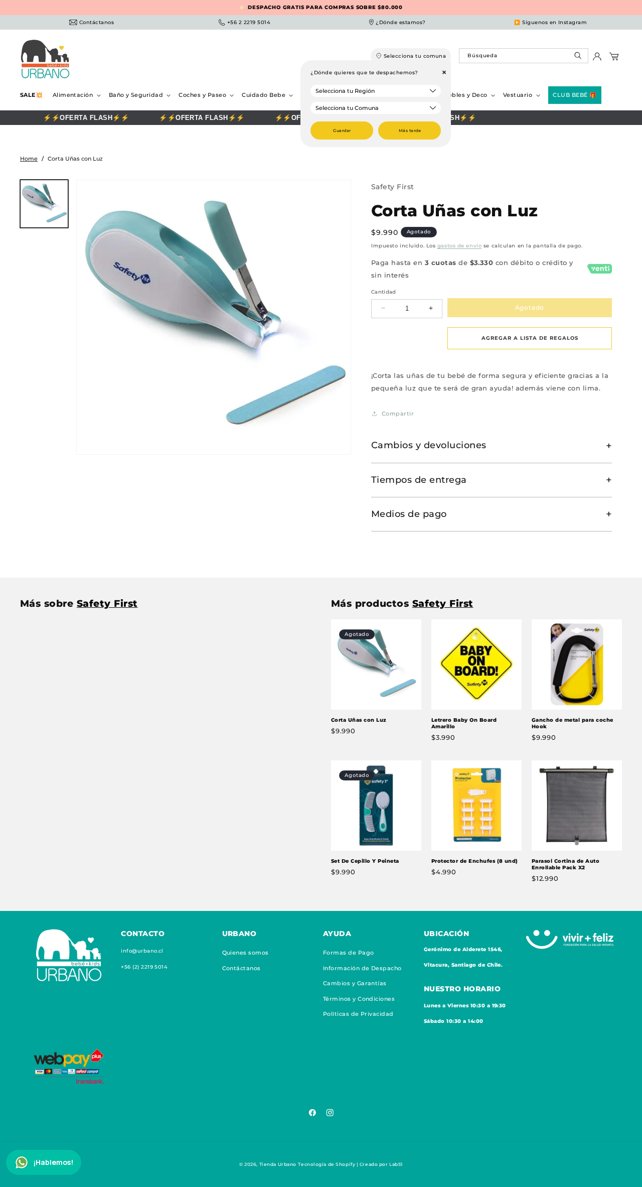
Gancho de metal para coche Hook (572, 723)
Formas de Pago (348, 953)
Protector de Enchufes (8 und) (474, 860)
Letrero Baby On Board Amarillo (464, 723)
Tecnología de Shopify (326, 1164)
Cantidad (383, 291)
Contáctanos (241, 968)
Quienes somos (245, 953)
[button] (76, 95)
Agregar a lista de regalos (530, 337)
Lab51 (396, 1164)
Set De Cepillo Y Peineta (365, 860)
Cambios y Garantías (355, 983)
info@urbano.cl (142, 951)
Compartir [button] (398, 413)
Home (29, 158)
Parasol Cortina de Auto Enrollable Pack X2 (565, 864)
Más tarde (410, 130)
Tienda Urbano (277, 1164)
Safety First (392, 186)
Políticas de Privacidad (358, 1014)
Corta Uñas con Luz (359, 720)
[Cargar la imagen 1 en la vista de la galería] (44, 204)
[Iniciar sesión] (597, 59)
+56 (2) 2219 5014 (144, 967)
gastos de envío (459, 245)
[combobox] (523, 56)
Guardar (342, 130)
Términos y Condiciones (359, 998)
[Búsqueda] (579, 58)
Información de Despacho (362, 968)
